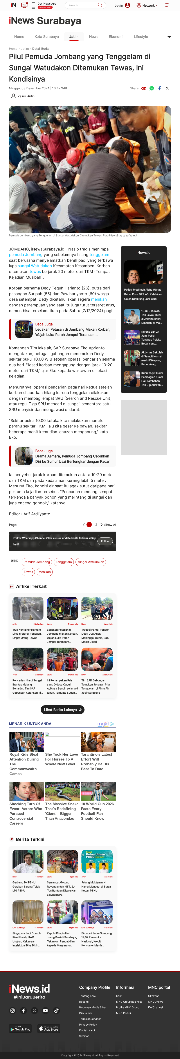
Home (19, 36)
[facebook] (159, 88)
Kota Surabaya (47, 36)
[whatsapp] (151, 88)
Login (119, 5)
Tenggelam (64, 562)
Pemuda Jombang (37, 562)
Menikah (45, 572)
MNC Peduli (123, 1013)
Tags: (13, 560)
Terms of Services (90, 1018)
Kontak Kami (87, 1030)
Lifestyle (141, 36)
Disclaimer (85, 1013)
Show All (110, 525)
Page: (13, 525)
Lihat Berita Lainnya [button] (60, 709)
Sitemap (84, 1036)
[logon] (13, 5)
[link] (143, 88)
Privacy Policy (88, 1024)
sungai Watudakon (35, 265)
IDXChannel (155, 1007)
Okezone (153, 996)
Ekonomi (116, 36)
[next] (102, 524)
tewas (35, 271)
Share (134, 88)
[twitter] (167, 88)
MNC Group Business (129, 1001)
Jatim (74, 36)
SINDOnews (155, 1001)
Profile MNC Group (127, 1007)
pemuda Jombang (26, 254)
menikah (99, 299)
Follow (105, 541)
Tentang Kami (87, 996)
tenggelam (99, 254)
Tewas (28, 572)
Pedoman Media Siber (92, 1007)
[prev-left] (84, 524)
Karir (119, 996)
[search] (100, 5)
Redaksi (84, 1001)
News (93, 36)
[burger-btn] (167, 5)
